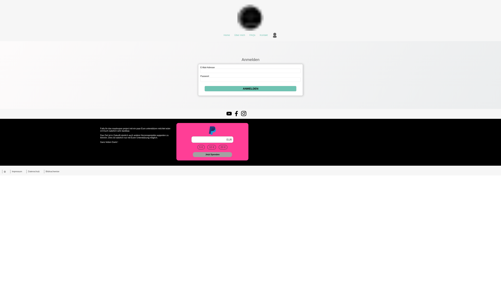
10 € (211, 147)
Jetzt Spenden (212, 154)
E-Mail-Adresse (207, 67)
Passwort (204, 76)
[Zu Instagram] (243, 115)
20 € (223, 147)
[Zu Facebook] (236, 115)
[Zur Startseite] (250, 31)
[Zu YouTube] (229, 115)
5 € (201, 147)
